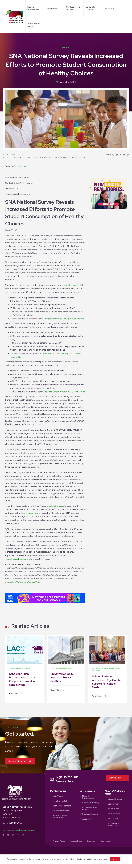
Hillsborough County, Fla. (62, 318)
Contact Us (106, 841)
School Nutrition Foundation (60, 817)
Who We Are (113, 809)
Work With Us (114, 814)
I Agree (115, 859)
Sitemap (91, 841)
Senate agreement (29, 513)
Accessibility (76, 841)
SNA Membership (61, 811)
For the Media (114, 819)
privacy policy (102, 859)
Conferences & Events (73, 8)
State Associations (62, 806)
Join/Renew (58, 796)
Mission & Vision (115, 799)
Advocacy (109, 8)
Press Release (20, 166)
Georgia (46, 318)
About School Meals (33, 25)
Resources (52, 8)
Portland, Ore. (49, 353)
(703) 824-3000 (14, 822)
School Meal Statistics (113, 824)
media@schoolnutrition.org (17, 559)
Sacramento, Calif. (64, 353)
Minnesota (79, 318)
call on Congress (56, 506)
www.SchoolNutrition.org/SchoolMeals (22, 582)
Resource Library (90, 814)
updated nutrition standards (69, 285)
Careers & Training (90, 8)
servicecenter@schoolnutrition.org (19, 830)
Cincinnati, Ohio (50, 391)
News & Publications (33, 8)
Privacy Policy (59, 841)
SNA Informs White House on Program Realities (62, 677)
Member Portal (60, 801)
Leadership (113, 804)
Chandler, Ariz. (78, 391)
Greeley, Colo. (64, 391)
